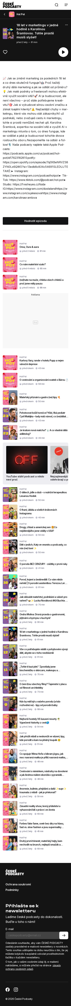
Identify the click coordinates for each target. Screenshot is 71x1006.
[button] (56, 5)
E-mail (10, 929)
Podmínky (12, 890)
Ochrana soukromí (18, 884)
